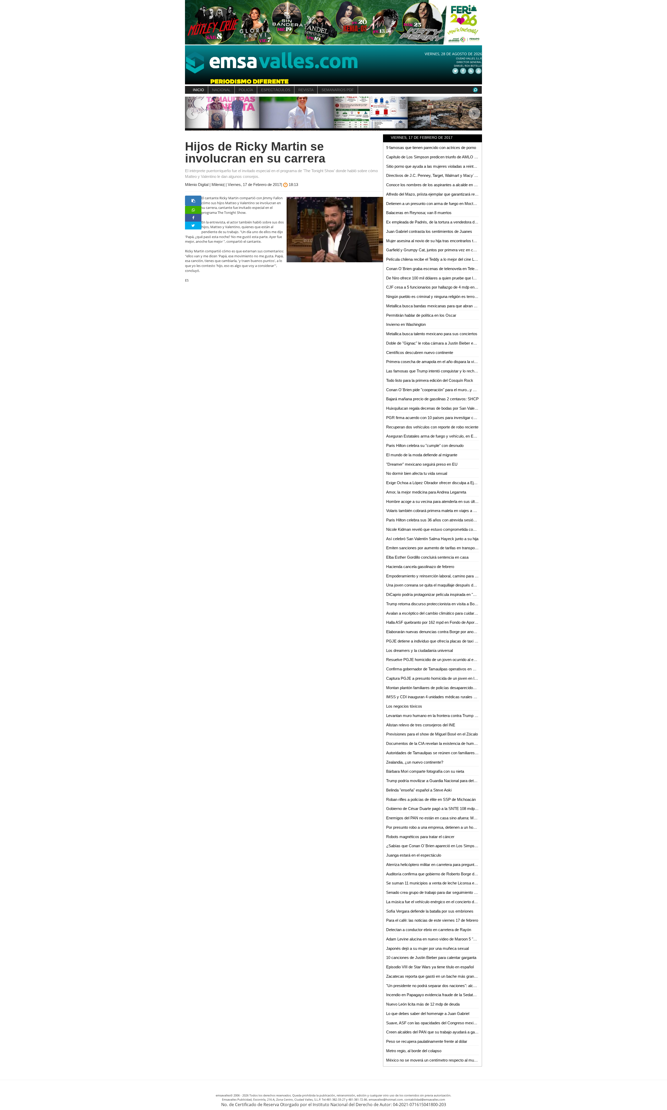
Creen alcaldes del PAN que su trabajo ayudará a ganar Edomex (441, 1032)
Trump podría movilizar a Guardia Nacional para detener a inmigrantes (445, 780)
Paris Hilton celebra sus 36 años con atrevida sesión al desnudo (440, 520)
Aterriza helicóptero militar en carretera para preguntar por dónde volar (445, 864)
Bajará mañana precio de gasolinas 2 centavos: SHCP (432, 399)
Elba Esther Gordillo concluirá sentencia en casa (427, 557)
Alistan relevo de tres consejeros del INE (420, 725)
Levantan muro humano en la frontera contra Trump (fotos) (435, 715)
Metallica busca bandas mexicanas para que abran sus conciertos (442, 306)
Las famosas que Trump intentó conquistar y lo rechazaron (436, 371)
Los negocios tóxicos (404, 706)
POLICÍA (246, 90)
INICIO (198, 90)
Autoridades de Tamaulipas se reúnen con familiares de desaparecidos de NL (451, 753)
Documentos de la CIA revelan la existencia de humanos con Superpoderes (450, 743)
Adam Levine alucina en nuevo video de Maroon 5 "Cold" (434, 939)
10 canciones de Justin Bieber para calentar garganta (431, 957)
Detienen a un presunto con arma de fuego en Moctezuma (435, 203)
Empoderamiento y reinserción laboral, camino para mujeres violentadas (447, 576)
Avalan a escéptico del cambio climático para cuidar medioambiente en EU (449, 613)
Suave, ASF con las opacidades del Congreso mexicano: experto (441, 1023)
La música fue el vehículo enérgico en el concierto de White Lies (440, 902)
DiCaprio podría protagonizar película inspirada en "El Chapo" (438, 594)
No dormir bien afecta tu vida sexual (416, 473)
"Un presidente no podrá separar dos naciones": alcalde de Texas (441, 985)
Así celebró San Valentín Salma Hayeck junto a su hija (432, 539)
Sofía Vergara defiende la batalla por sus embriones (429, 911)
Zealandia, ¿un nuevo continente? (414, 762)
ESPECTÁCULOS (275, 90)
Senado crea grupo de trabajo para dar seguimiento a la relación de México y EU (454, 892)
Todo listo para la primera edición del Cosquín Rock (429, 380)
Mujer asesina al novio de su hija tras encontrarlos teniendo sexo (441, 241)
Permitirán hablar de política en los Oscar (421, 315)
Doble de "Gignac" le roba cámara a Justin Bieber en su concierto (441, 343)
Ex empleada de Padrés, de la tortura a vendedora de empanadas (442, 222)
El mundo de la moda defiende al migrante (421, 455)
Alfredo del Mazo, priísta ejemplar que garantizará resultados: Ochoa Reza (449, 194)
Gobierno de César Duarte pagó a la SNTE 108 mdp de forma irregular (446, 808)
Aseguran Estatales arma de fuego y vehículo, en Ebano (434, 436)
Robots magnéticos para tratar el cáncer (420, 836)
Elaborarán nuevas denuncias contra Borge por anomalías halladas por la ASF (452, 631)
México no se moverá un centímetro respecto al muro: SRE (436, 1060)
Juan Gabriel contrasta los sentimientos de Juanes (429, 231)
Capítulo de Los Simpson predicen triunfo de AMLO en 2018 (437, 157)
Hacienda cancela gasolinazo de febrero (420, 566)
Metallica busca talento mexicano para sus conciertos (431, 334)
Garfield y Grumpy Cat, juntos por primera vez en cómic (433, 250)
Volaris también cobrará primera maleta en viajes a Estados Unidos (443, 510)
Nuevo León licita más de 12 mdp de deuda (423, 1004)
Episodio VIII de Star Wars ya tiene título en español (430, 967)
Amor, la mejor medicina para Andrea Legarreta (426, 492)
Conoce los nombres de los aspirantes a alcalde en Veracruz (437, 185)
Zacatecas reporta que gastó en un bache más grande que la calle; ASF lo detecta (455, 976)
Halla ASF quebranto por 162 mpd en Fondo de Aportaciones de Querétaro (449, 622)
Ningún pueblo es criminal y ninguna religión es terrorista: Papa (439, 296)
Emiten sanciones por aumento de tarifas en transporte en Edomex (443, 548)
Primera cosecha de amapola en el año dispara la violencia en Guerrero (447, 361)
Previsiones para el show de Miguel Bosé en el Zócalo (432, 734)
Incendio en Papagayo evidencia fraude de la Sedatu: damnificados (443, 995)
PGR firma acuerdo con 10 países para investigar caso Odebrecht (442, 417)
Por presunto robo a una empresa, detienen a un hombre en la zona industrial (451, 827)
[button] (192, 114)
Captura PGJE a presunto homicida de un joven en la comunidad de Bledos (450, 678)
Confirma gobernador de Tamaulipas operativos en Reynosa (437, 669)
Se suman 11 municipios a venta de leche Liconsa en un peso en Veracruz (449, 883)
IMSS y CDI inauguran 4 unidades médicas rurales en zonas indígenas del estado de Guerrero (466, 697)
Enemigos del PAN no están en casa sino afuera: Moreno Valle (439, 818)
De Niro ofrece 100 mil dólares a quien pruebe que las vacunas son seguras (450, 278)
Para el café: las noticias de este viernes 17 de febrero (432, 920)
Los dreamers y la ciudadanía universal (419, 650)
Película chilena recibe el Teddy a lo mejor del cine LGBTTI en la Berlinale (448, 259)
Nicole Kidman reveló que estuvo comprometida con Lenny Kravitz (442, 529)
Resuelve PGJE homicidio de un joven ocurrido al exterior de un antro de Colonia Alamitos (462, 659)
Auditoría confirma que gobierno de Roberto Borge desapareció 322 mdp (447, 874)
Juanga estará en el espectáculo (413, 855)
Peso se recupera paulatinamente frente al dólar (426, 1041)
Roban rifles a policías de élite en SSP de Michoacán (431, 799)
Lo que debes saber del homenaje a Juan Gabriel (427, 1013)
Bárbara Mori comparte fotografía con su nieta (425, 771)
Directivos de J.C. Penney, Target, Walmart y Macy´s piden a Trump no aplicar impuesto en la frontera (472, 175)
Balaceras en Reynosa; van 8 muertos (419, 212)
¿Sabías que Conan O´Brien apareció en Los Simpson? (433, 846)
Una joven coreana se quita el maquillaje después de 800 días (438, 585)
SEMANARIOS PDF (338, 90)
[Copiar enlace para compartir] (193, 201)
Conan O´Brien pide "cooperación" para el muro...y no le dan (437, 390)
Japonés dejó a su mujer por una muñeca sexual (427, 948)
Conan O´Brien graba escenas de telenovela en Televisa (433, 268)
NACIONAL (221, 90)
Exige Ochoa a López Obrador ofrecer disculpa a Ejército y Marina (442, 483)
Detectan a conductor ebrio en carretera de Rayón (428, 929)
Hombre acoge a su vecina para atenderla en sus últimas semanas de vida (449, 501)
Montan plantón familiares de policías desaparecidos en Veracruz (441, 687)
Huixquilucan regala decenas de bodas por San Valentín (433, 408)
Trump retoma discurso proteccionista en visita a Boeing (433, 604)
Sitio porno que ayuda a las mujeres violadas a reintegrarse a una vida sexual (451, 166)
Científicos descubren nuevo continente (419, 352)
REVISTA (305, 90)
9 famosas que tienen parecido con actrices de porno (431, 147)
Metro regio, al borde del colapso (413, 1051)
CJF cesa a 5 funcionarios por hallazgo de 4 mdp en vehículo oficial (443, 287)
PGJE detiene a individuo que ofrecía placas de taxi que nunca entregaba (448, 641)
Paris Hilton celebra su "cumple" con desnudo (425, 445)
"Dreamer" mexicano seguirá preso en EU (422, 464)
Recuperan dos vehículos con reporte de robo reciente (432, 427)
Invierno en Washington (406, 324)
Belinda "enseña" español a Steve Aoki (419, 790)
